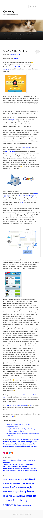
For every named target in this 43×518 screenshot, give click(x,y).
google (22, 441)
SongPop (6, 69)
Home (6, 34)
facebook (6, 441)
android (36, 439)
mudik (5, 501)
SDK (31, 405)
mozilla (31, 495)
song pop (23, 445)
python (34, 443)
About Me (18, 38)
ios (18, 443)
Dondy (21, 202)
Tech (11, 34)
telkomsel (10, 505)
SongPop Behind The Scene (15, 51)
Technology (24, 439)
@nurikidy (8, 11)
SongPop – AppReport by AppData (18, 424)
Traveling (29, 34)
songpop (29, 445)
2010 (22, 479)
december (28, 483)
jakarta (7, 495)
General (11, 439)
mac (14, 496)
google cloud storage (9, 443)
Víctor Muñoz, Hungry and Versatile (15, 466)
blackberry (15, 483)
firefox (13, 487)
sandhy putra (7, 445)
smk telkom (16, 445)
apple (6, 483)
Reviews (17, 439)
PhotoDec (31, 501)
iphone (29, 491)
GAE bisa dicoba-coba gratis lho (17, 405)
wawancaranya (14, 395)
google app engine (31, 441)
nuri (19, 54)
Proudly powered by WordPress (21, 514)
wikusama (26, 446)
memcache (28, 443)
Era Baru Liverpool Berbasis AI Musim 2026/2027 (20, 470)
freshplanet (13, 441)
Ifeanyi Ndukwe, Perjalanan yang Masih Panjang (19, 468)
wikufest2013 (19, 446)
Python (11, 416)
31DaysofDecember (11, 479)
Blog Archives (8, 38)
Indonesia (7, 491)
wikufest (11, 446)
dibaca (25, 395)
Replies (33, 446)
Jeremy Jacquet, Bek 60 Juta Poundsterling (18, 464)
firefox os (21, 487)
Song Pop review (12, 426)
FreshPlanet (26, 147)
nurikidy (20, 500)
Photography (20, 34)
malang (22, 443)
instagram (16, 492)
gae (19, 441)
